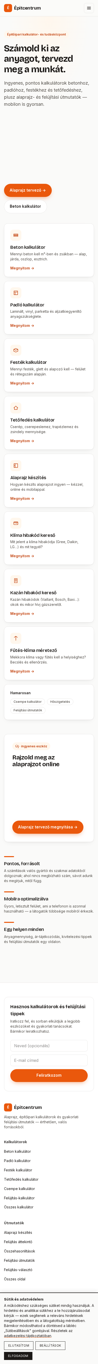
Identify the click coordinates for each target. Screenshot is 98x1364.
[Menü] (89, 8)
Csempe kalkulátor (19, 1188)
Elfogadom (18, 1356)
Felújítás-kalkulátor (19, 1198)
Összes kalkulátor (18, 1207)
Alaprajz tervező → (28, 190)
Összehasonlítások (19, 1251)
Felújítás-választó (18, 1270)
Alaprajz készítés (18, 1232)
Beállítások (50, 1345)
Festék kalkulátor (18, 1170)
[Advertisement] (49, 146)
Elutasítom (18, 1345)
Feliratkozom (49, 1075)
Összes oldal (14, 1279)
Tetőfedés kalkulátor (21, 1179)
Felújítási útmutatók (19, 1260)
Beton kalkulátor (25, 206)
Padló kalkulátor (17, 1161)
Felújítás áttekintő (18, 1242)
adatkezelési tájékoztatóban (27, 1336)
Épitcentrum (24, 8)
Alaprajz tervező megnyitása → (48, 827)
